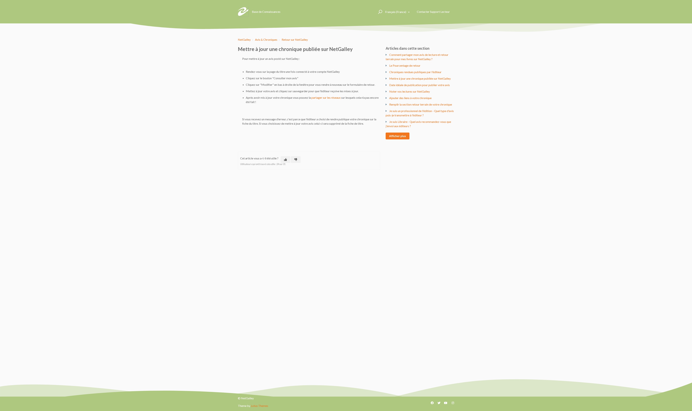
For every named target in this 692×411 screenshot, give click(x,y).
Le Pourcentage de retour (404, 65)
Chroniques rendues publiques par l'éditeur (415, 72)
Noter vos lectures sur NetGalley (409, 91)
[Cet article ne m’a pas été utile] (296, 159)
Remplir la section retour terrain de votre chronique (420, 104)
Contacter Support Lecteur (433, 11)
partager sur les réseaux (326, 97)
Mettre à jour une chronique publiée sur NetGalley (420, 78)
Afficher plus (397, 136)
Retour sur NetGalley (295, 39)
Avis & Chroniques (266, 39)
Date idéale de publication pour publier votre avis (419, 85)
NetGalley (244, 39)
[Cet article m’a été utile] (285, 159)
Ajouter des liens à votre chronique (410, 98)
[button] (379, 11)
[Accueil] (243, 11)
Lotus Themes (259, 405)
